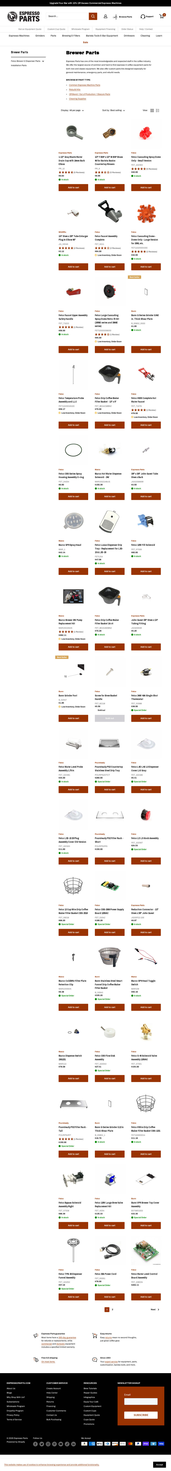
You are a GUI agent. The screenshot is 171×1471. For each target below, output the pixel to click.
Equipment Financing (105, 29)
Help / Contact (146, 29)
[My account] (105, 16)
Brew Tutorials (90, 1388)
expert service (111, 1361)
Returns (50, 1402)
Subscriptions (13, 1402)
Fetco (133, 153)
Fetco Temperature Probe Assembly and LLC (71, 400)
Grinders (40, 35)
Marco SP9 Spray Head (70, 544)
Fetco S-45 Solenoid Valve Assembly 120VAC (144, 1057)
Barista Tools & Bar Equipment (102, 35)
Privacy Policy (13, 1415)
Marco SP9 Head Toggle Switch (143, 982)
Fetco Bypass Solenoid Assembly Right (70, 1204)
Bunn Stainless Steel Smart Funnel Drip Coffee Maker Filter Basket (108, 984)
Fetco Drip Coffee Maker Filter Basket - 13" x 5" (107, 400)
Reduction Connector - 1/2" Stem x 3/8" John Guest (144, 911)
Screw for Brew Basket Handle (106, 697)
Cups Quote (89, 1419)
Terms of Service (14, 1419)
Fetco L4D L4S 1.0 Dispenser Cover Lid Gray (145, 768)
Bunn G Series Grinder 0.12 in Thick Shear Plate (109, 1129)
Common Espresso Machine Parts (84, 85)
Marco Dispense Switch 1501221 (70, 1057)
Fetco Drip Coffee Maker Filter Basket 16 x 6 (107, 621)
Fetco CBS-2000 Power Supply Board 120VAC (109, 911)
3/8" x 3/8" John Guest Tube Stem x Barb (144, 475)
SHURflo (62, 232)
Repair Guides (90, 1393)
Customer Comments (56, 1411)
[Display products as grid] (152, 110)
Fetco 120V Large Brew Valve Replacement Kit (109, 1204)
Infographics (89, 1397)
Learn (159, 35)
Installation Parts (19, 65)
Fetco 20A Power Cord (105, 1273)
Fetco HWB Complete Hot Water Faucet (143, 400)
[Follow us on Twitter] (41, 1444)
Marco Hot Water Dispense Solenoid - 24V (108, 475)
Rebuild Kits (74, 89)
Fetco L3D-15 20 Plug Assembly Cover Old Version (72, 840)
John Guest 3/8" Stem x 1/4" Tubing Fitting (144, 621)
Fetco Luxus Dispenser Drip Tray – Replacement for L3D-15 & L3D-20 (109, 548)
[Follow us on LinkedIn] (73, 1444)
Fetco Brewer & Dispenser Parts (26, 61)
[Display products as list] (157, 110)
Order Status (127, 29)
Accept (159, 1465)
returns (108, 1337)
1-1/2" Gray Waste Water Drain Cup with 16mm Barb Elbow (72, 160)
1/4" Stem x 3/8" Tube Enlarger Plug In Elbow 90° (73, 238)
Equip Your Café (91, 1402)
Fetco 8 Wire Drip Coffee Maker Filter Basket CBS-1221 (145, 1129)
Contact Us (51, 1415)
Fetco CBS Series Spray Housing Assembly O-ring (71, 475)
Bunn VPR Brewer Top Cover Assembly (145, 1204)
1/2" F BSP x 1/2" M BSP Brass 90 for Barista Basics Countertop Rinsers (109, 160)
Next (153, 1309)
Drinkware (129, 35)
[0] (161, 16)
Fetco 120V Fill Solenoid (143, 544)
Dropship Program (15, 1411)
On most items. (48, 1361)
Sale (85, 42)
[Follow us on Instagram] (48, 1444)
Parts (53, 35)
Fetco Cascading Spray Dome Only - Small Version (146, 158)
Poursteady (100, 763)
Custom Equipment (92, 1406)
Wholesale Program (80, 29)
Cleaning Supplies (77, 99)
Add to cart (73, 187)
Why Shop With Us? (16, 1397)
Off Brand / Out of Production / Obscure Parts (89, 94)
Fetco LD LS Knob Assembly (144, 838)
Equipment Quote (92, 1415)
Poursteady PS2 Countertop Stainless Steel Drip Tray (109, 768)
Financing (50, 1406)
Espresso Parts (65, 153)
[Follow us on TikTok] (67, 1444)
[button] (73, 172)
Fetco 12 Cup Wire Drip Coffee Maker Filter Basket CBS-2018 (73, 911)
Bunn (133, 311)
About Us (11, 1388)
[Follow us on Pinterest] (54, 1444)
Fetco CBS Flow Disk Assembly (105, 1057)
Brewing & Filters (71, 35)
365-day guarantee (67, 1337)
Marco (97, 470)
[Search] (93, 16)
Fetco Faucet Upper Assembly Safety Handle (73, 317)
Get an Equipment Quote (29, 29)
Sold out (109, 718)
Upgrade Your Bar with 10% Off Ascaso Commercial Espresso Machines (85, 3)
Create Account (53, 1388)
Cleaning (145, 35)
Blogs (9, 1393)
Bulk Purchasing (53, 1419)
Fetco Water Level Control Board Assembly (144, 1275)
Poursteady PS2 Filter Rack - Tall (73, 1129)
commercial (46, 1344)
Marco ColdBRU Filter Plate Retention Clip (72, 982)
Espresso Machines (19, 35)
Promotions (89, 1424)
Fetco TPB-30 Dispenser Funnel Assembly (70, 1275)
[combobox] (67, 16)
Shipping (50, 1397)
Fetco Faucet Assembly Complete (106, 238)
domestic (60, 1344)
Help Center (52, 1393)
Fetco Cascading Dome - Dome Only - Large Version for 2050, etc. (144, 240)
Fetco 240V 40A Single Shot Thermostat (144, 697)
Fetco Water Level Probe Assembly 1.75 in (71, 768)
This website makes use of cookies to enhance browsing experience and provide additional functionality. (51, 1465)
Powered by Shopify (16, 1442)
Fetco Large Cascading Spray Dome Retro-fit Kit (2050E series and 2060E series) (107, 321)
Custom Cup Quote (56, 29)
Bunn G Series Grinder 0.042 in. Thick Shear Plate (144, 317)
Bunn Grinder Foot (68, 695)
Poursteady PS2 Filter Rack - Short (109, 840)
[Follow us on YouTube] (60, 1444)
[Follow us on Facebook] (35, 1444)
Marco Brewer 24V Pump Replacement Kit (70, 621)
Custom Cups (90, 1411)
